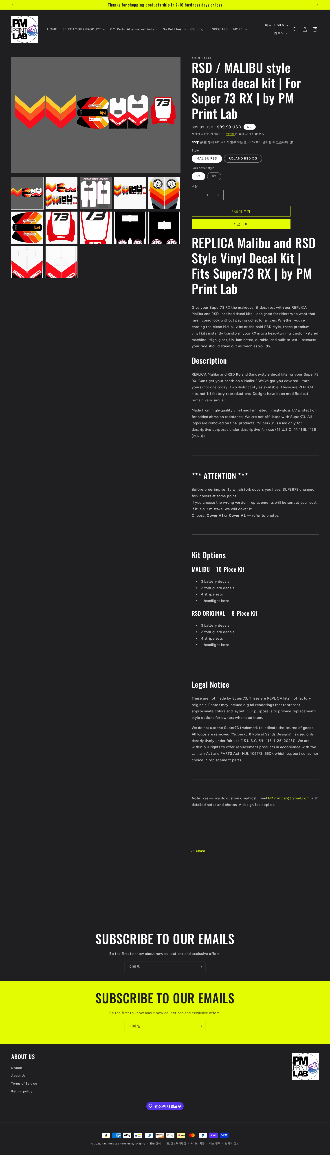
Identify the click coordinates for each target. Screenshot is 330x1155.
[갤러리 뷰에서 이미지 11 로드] (27, 262)
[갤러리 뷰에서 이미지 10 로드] (164, 228)
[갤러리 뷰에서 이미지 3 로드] (96, 193)
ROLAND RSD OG (243, 158)
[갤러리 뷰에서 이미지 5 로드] (164, 193)
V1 (198, 176)
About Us (18, 1076)
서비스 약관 (198, 1143)
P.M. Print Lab (110, 1143)
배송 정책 (215, 1143)
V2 (214, 176)
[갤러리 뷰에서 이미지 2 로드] (62, 193)
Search (16, 1068)
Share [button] (200, 851)
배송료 (230, 133)
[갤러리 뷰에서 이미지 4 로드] (130, 193)
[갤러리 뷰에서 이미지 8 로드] (96, 228)
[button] (83, 29)
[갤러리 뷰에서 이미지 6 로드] (27, 228)
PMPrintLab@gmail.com (289, 798)
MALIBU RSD (206, 158)
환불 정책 (155, 1143)
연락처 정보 (232, 1143)
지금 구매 (241, 224)
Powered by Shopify (132, 1143)
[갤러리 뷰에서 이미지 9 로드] (130, 228)
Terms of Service (24, 1083)
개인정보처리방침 (176, 1143)
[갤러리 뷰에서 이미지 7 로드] (62, 228)
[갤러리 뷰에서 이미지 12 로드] (62, 262)
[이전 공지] (13, 4)
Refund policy (22, 1091)
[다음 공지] (317, 4)
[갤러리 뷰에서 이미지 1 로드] (27, 193)
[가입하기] (200, 967)
